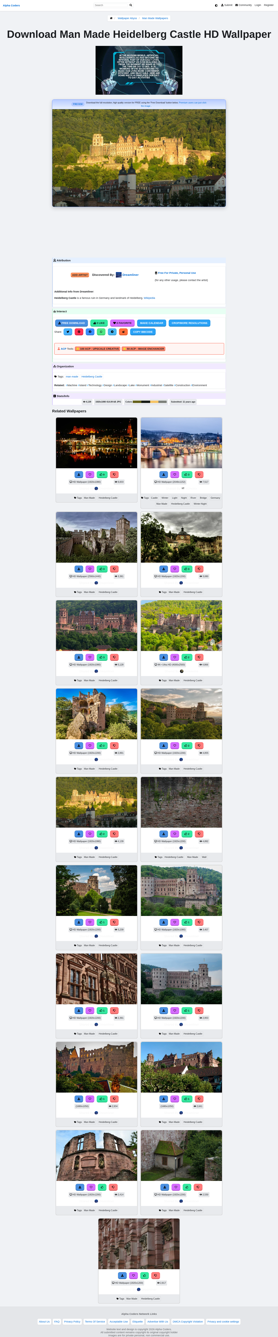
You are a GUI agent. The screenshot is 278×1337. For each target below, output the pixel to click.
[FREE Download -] (163, 657)
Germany (215, 498)
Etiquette (137, 1321)
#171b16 (145, 402)
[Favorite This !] (174, 657)
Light (174, 498)
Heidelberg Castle (92, 376)
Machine (72, 385)
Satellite (168, 385)
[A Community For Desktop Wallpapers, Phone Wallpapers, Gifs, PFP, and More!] (111, 18)
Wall (204, 857)
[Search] (130, 5)
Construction (182, 385)
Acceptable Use (119, 1321)
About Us (44, 1321)
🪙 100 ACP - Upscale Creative (97, 348)
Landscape (120, 385)
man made (72, 376)
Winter (165, 498)
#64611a (137, 402)
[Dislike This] (199, 657)
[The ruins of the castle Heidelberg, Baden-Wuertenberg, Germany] (181, 650)
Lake (131, 385)
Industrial (156, 385)
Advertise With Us (157, 1321)
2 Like (100, 323)
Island (82, 385)
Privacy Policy (72, 1321)
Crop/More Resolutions (189, 323)
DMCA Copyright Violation (188, 1321)
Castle (154, 498)
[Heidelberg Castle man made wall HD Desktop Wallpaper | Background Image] (181, 826)
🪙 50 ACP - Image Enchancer (143, 348)
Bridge (203, 498)
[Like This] (102, 1187)
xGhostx (191, 488)
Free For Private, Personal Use (177, 272)
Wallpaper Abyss (127, 18)
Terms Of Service (95, 1321)
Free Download (73, 323)
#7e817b (162, 402)
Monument (142, 385)
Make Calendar (151, 323)
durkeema (191, 671)
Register (269, 5)
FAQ (57, 1321)
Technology (94, 385)
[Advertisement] (139, 231)
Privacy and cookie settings (223, 1321)
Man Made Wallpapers (155, 18)
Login (258, 5)
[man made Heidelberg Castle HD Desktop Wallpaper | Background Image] (96, 738)
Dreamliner (130, 274)
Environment (199, 385)
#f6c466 (154, 402)
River (193, 498)
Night (184, 498)
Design (107, 385)
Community (245, 5)
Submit (228, 5)
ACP (63, 348)
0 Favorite (124, 323)
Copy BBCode (143, 331)
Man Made (89, 498)
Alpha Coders (11, 5)
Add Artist (80, 275)
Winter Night (200, 504)
